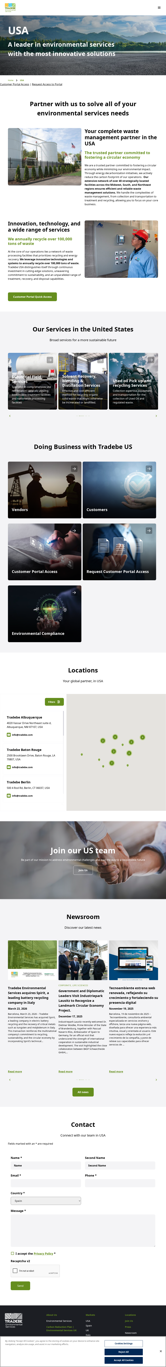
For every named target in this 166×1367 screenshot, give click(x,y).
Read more (15, 1071)
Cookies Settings (123, 1343)
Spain (89, 1325)
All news (83, 1092)
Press (128, 1326)
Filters (51, 701)
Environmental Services (59, 1320)
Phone (91, 1175)
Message (18, 1211)
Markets (90, 1314)
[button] (10, 416)
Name (16, 1158)
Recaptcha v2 (20, 1261)
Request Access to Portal (47, 84)
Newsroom (131, 1332)
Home (10, 80)
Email (16, 1175)
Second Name (95, 1158)
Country (18, 1193)
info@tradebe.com (22, 734)
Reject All (124, 1351)
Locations (130, 1314)
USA (88, 1320)
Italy (88, 1335)
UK (87, 1330)
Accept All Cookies (123, 1360)
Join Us (83, 870)
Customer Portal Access (14, 84)
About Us (51, 1314)
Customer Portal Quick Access (32, 297)
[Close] (160, 1351)
